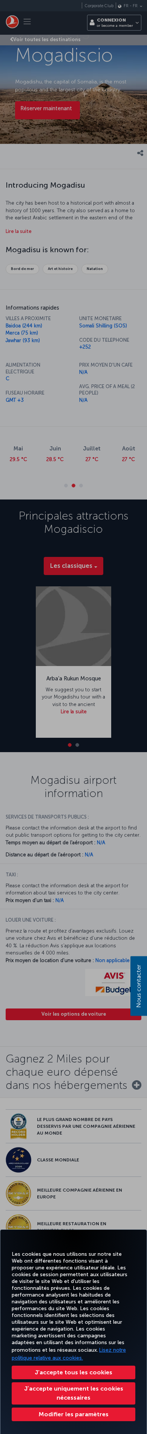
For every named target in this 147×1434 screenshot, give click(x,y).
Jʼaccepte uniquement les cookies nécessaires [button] (73, 1393)
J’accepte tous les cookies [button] (73, 1372)
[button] (73, 1414)
